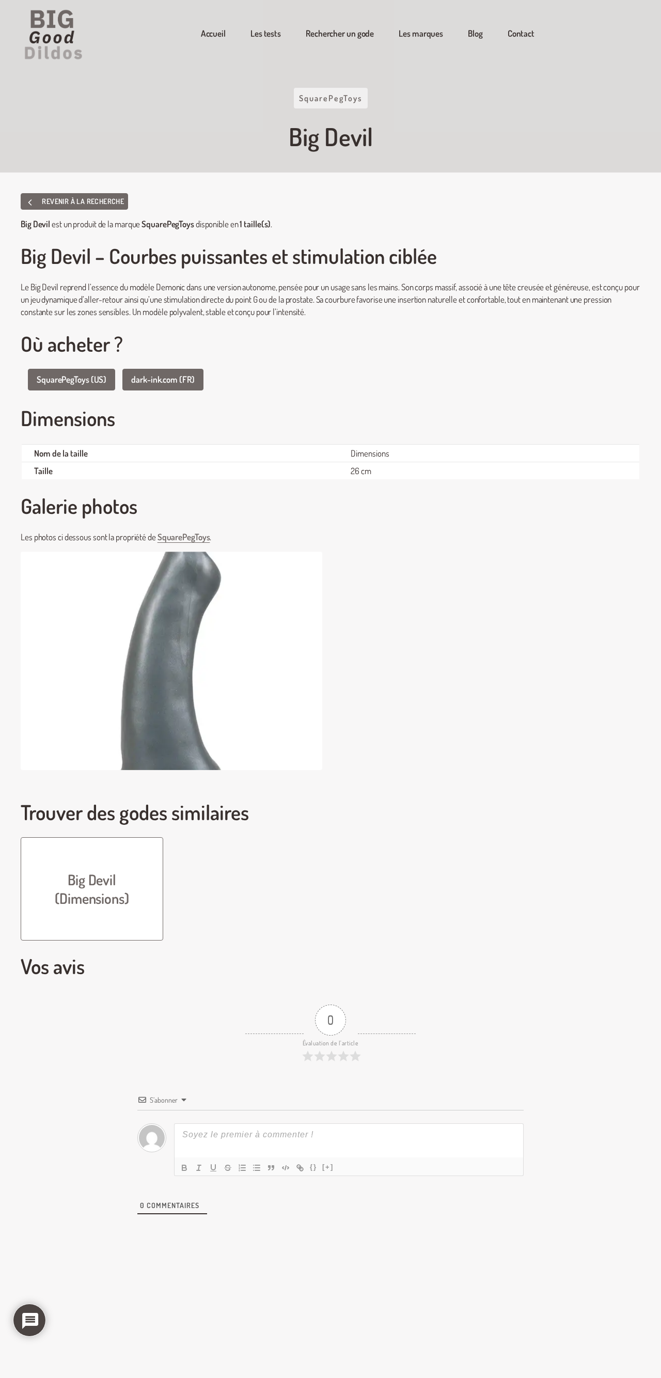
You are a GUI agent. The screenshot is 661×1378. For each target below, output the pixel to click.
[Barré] (228, 1168)
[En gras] (184, 1168)
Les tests (265, 33)
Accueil (213, 33)
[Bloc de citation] (271, 1168)
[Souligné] (213, 1168)
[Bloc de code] (285, 1168)
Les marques (421, 33)
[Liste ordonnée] (242, 1168)
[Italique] (199, 1168)
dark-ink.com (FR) (162, 379)
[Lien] (300, 1168)
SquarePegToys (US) (71, 379)
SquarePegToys (331, 98)
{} (313, 1167)
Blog (475, 33)
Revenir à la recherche (82, 201)
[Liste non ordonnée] (256, 1168)
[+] (328, 1167)
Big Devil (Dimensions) (92, 888)
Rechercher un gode (340, 33)
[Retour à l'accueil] (54, 35)
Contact (521, 33)
